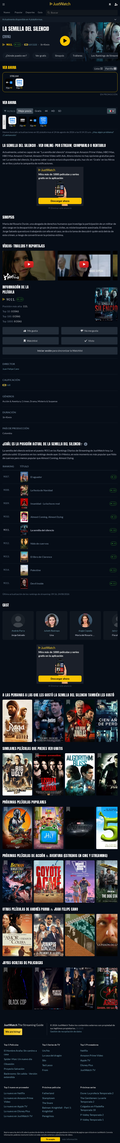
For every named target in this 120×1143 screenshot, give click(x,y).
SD (59, 110)
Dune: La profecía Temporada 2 (96, 1093)
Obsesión (9, 1063)
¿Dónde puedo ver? (16, 55)
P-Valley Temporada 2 (92, 1114)
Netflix (84, 1050)
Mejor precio (24, 110)
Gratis (38, 110)
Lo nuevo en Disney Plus (17, 1111)
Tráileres (77, 55)
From (45, 1069)
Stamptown (48, 1097)
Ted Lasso (47, 1065)
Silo (44, 1060)
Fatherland (48, 1093)
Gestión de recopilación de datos (66, 1031)
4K (46, 110)
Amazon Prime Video (91, 1055)
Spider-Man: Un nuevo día (18, 1058)
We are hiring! (13, 1031)
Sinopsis (59, 55)
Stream (14, 76)
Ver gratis (40, 55)
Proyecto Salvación (14, 1068)
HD (53, 110)
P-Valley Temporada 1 (92, 1119)
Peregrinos (48, 1115)
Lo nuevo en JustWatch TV (18, 1115)
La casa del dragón (52, 1055)
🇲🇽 (110, 110)
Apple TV (85, 1060)
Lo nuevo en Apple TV (15, 1106)
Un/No (46, 1050)
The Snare (47, 1102)
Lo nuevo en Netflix (14, 1093)
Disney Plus (86, 1065)
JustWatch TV (87, 1069)
